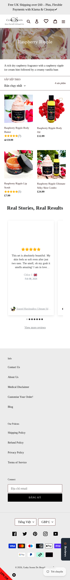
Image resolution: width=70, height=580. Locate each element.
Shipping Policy (16, 432)
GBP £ (45, 522)
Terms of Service (17, 462)
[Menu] (63, 21)
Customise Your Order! (20, 396)
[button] (6, 573)
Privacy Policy (16, 452)
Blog (10, 406)
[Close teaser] (14, 575)
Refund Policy (16, 442)
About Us (13, 377)
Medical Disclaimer (18, 387)
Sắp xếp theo (12, 79)
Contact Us (14, 367)
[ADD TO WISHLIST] (28, 99)
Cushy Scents (29, 567)
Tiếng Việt (24, 522)
